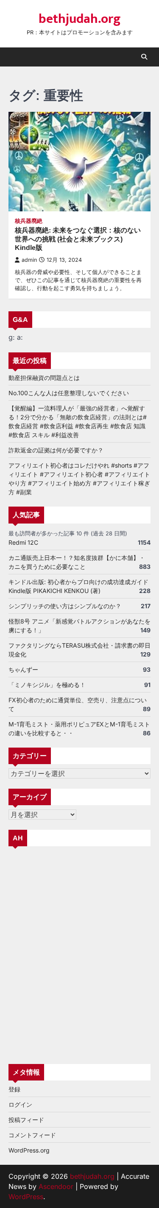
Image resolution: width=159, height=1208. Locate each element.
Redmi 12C (23, 542)
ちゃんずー (23, 669)
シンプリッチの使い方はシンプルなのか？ (64, 606)
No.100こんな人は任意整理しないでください (68, 392)
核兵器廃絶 (28, 221)
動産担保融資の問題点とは (44, 377)
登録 (14, 1089)
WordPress (25, 1196)
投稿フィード (26, 1119)
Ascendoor (56, 1186)
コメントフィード (32, 1135)
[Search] (144, 56)
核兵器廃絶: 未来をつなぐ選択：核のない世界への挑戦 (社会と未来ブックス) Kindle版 (78, 239)
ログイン (20, 1104)
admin (29, 260)
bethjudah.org (80, 19)
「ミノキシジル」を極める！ (47, 684)
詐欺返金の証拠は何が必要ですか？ (55, 450)
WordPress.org (29, 1150)
